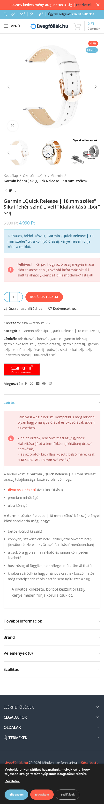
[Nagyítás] (12, 126)
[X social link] (31, 383)
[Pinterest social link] (44, 383)
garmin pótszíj (74, 344)
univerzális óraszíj (17, 355)
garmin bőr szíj (75, 338)
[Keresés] (4, 14)
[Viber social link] (50, 383)
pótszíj (52, 349)
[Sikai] (22, 369)
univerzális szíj (45, 355)
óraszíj (39, 349)
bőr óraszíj (26, 338)
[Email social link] (38, 383)
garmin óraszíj (48, 344)
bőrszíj (42, 338)
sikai (63, 349)
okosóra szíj (21, 349)
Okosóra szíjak (34, 175)
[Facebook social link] (25, 383)
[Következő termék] (15, 190)
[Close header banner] (98, 5)
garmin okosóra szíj (19, 344)
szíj (88, 349)
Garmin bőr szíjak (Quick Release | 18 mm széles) (45, 181)
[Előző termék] (6, 190)
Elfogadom (16, 795)
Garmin (57, 175)
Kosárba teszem (44, 297)
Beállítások (67, 795)
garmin (55, 338)
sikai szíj (76, 349)
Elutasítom (42, 795)
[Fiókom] (32, 14)
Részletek (12, 781)
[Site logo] (49, 25)
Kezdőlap (11, 175)
